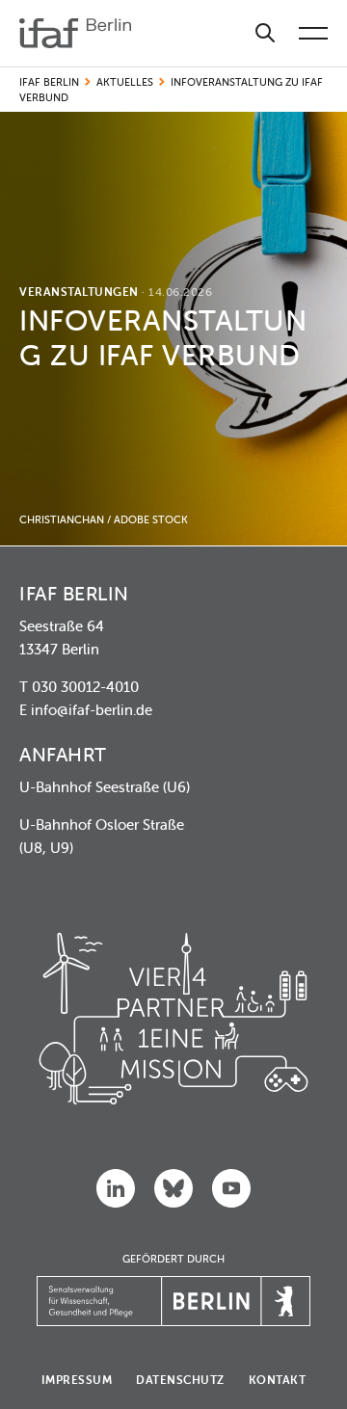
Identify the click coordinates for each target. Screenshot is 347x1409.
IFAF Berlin (49, 82)
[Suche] (265, 33)
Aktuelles (124, 82)
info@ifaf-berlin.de (91, 710)
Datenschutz (180, 1379)
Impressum (77, 1379)
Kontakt (278, 1379)
